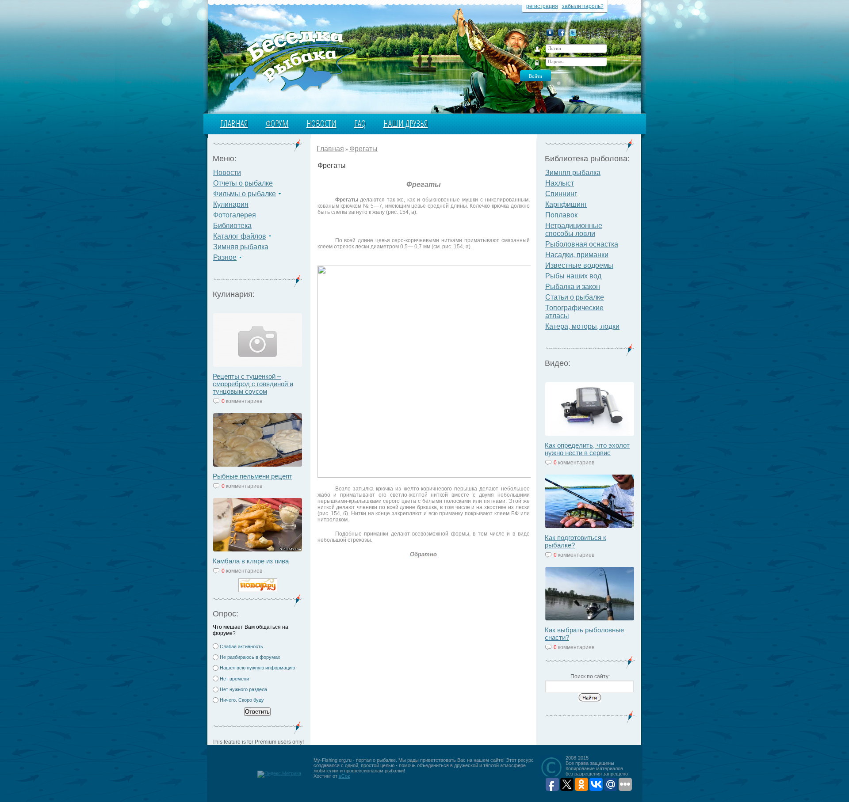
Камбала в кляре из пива (251, 561)
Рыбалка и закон (572, 286)
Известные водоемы (579, 265)
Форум (277, 123)
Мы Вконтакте (550, 32)
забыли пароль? (583, 6)
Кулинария (231, 204)
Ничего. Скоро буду (242, 700)
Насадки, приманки (576, 254)
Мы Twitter (573, 32)
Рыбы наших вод (573, 276)
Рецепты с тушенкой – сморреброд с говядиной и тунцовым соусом (253, 383)
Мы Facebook (561, 32)
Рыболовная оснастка (581, 244)
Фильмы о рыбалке (244, 194)
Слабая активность (241, 646)
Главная (234, 123)
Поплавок (561, 215)
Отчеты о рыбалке (243, 183)
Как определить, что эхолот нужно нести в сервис (587, 448)
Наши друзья (405, 123)
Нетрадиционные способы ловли (573, 229)
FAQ (360, 123)
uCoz (344, 776)
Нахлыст (559, 183)
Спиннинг (561, 194)
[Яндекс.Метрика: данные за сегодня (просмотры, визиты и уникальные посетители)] (279, 774)
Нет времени (234, 678)
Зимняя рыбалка (240, 247)
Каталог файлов (239, 236)
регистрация (542, 6)
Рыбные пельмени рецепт (252, 476)
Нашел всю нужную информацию (257, 667)
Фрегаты (363, 148)
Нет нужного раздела (243, 689)
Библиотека (232, 225)
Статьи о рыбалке (574, 297)
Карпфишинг (566, 204)
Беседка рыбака (291, 60)
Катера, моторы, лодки (582, 326)
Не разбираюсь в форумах (250, 657)
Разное (225, 257)
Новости (321, 123)
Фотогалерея (234, 215)
